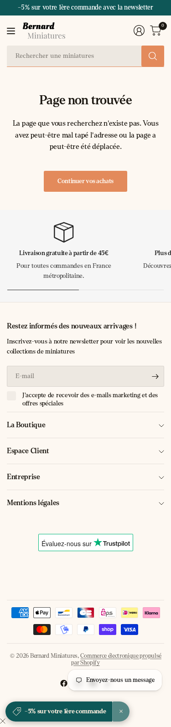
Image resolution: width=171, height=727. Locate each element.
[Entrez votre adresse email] (155, 376)
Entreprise (23, 477)
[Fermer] (2, 721)
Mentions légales (33, 503)
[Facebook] (64, 683)
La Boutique (26, 425)
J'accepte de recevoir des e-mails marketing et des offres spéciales (90, 399)
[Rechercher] (152, 56)
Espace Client (28, 451)
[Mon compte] (139, 30)
